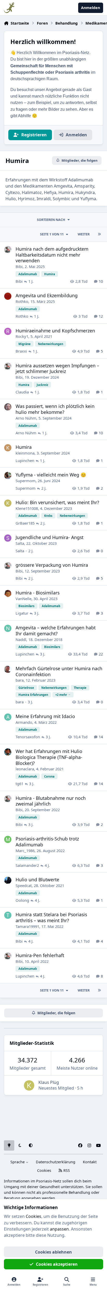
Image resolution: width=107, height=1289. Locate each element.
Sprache (18, 1161)
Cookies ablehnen (53, 1252)
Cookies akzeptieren (57, 1264)
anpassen (59, 1229)
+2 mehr (61, 695)
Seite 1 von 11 (52, 234)
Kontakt (90, 1161)
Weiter (84, 234)
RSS (66, 1170)
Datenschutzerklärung (55, 1161)
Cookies (44, 1170)
